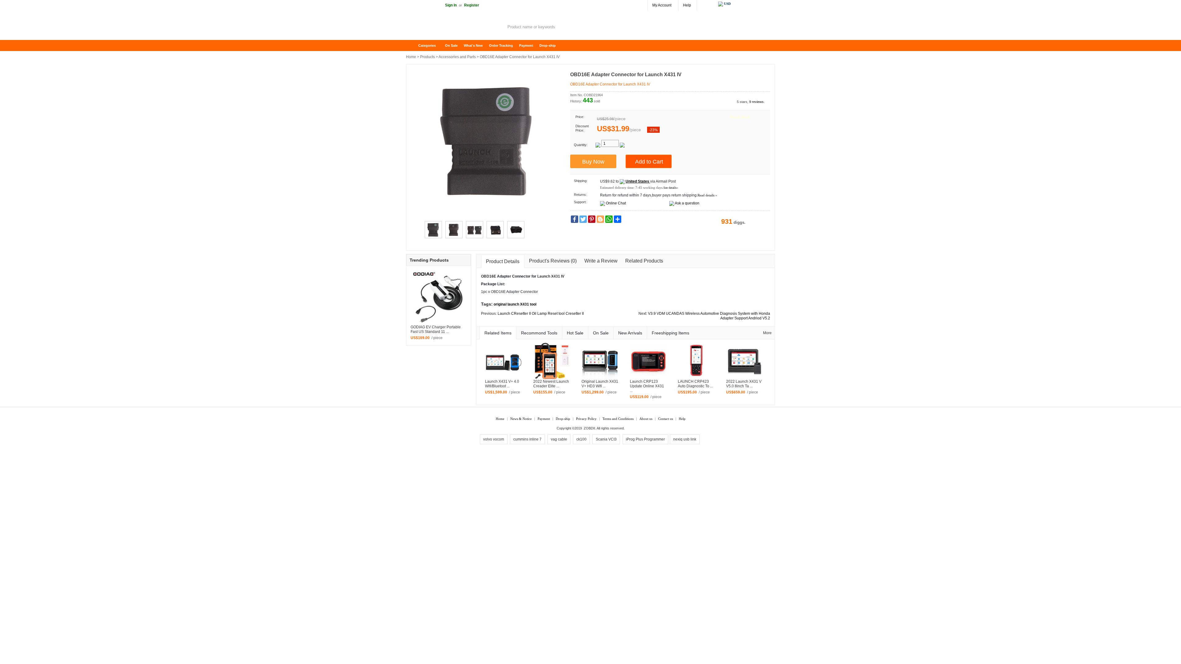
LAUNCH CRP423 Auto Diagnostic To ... (695, 383)
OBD (485, 276)
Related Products (644, 260)
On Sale (451, 45)
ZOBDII (589, 428)
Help (687, 5)
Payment (526, 45)
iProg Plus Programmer (645, 439)
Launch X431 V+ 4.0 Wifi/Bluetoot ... (502, 383)
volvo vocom (493, 439)
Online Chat (616, 203)
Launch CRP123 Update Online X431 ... (647, 386)
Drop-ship (547, 45)
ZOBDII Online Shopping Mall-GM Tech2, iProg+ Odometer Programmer (455, 27)
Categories (427, 45)
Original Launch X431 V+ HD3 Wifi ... (600, 383)
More (767, 333)
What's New (473, 45)
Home (413, 45)
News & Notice (521, 419)
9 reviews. (757, 102)
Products (427, 57)
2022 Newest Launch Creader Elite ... (551, 383)
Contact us (665, 419)
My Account (661, 5)
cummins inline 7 (527, 439)
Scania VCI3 (606, 439)
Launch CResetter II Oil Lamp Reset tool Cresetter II (541, 313)
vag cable (559, 439)
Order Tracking (501, 45)
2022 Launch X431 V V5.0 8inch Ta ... (743, 383)
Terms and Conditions (618, 419)
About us (645, 419)
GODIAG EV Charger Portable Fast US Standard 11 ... (436, 329)
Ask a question (687, 203)
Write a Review (601, 260)
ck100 (581, 439)
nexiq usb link (684, 439)
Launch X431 (548, 276)
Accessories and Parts (457, 57)
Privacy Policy (586, 419)
